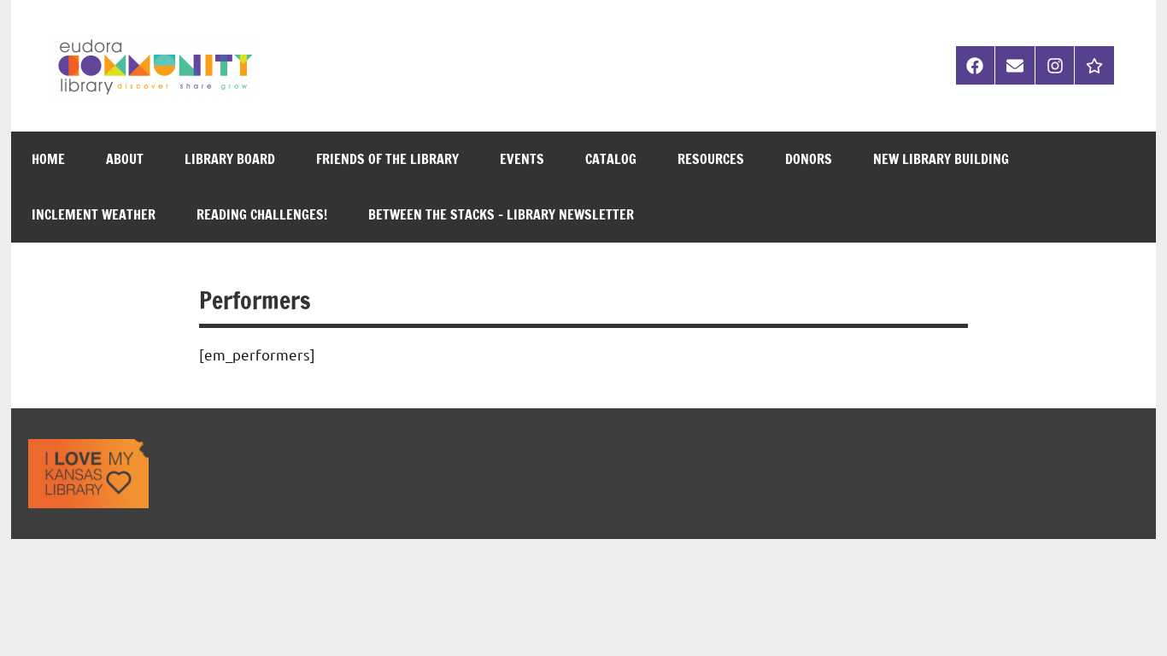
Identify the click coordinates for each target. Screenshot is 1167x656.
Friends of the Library (387, 158)
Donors (808, 158)
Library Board (230, 158)
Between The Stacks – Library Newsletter (501, 214)
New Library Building (941, 158)
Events (522, 158)
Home (48, 158)
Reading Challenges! (261, 214)
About (125, 158)
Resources (710, 158)
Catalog (610, 158)
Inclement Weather (93, 214)
